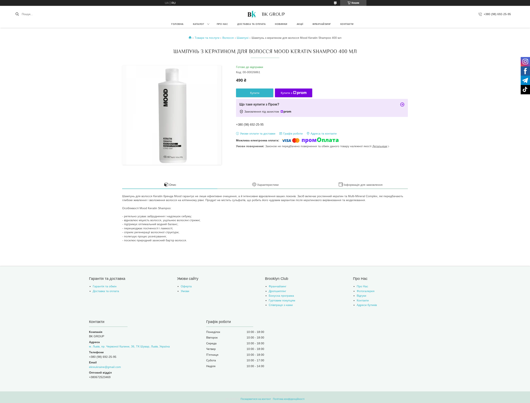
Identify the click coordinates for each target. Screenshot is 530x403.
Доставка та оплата (251, 24)
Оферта (186, 286)
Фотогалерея (366, 291)
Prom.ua (285, 395)
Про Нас (362, 286)
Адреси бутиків (367, 305)
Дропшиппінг (277, 291)
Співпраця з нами (281, 305)
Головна (177, 24)
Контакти (347, 24)
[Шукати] (17, 14)
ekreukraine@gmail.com (105, 367)
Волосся (228, 37)
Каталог (198, 24)
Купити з (286, 93)
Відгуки (361, 295)
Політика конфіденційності (289, 399)
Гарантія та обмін (105, 286)
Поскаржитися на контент (256, 399)
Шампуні (242, 37)
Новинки (281, 24)
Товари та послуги (207, 37)
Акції (300, 24)
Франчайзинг (321, 24)
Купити (254, 93)
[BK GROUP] (251, 14)
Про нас (222, 24)
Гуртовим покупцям (282, 300)
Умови (185, 291)
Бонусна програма (281, 295)
